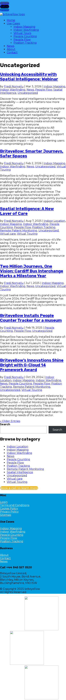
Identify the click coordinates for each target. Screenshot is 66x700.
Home (11, 20)
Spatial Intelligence (20, 472)
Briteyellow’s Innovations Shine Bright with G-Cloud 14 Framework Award (31, 365)
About (11, 49)
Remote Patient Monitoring (18, 230)
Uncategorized (28, 92)
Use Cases (13, 23)
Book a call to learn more (19, 488)
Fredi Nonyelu (14, 86)
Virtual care (8, 233)
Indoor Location (54, 220)
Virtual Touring (27, 233)
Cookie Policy (9, 508)
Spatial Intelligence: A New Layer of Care (27, 211)
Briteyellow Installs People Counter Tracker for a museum (31, 318)
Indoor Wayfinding (26, 29)
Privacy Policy (9, 511)
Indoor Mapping (24, 26)
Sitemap (5, 514)
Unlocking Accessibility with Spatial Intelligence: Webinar (29, 76)
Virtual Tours (22, 33)
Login (3, 502)
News (10, 46)
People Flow (22, 39)
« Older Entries (10, 421)
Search (5, 424)
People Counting (25, 36)
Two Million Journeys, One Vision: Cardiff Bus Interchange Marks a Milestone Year (31, 271)
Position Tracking (25, 42)
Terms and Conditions (14, 505)
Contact (12, 52)
